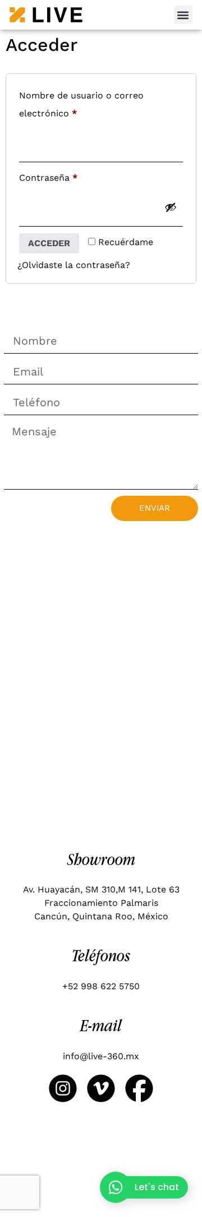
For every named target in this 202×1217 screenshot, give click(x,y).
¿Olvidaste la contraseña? (73, 265)
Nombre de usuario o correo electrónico (81, 103)
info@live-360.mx (101, 1056)
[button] (183, 15)
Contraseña (72, 176)
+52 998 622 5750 (101, 986)
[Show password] (170, 207)
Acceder (49, 243)
